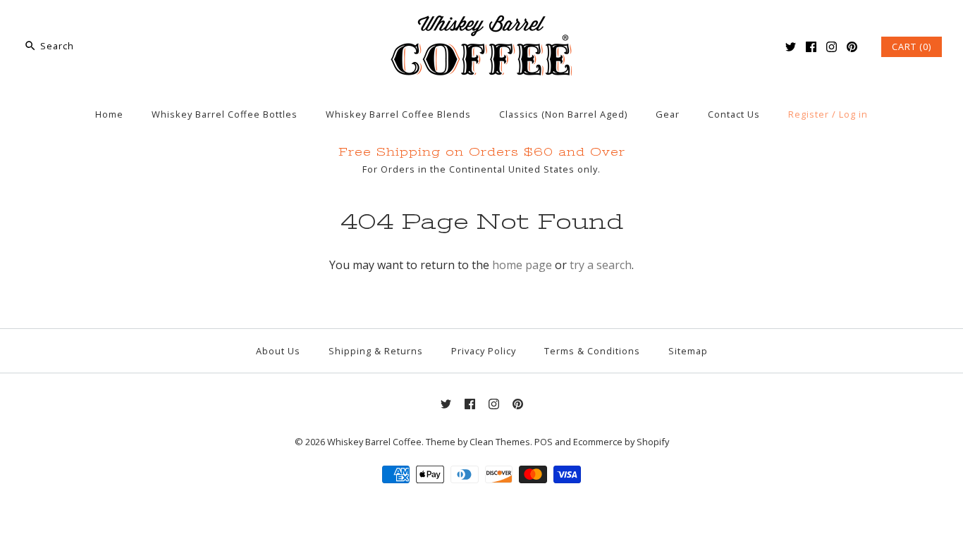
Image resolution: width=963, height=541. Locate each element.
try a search (601, 265)
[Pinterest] (852, 47)
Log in (853, 114)
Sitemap (688, 350)
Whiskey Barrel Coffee (374, 441)
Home (109, 114)
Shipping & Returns (376, 350)
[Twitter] (790, 47)
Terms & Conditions (592, 350)
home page (522, 265)
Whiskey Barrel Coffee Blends (398, 114)
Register (808, 114)
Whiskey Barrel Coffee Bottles (225, 114)
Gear (668, 114)
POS (543, 441)
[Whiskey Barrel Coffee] (481, 22)
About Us (278, 350)
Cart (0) (911, 46)
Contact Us (734, 114)
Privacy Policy (483, 350)
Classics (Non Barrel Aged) (563, 114)
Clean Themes (500, 441)
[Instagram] (831, 47)
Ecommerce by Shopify (621, 441)
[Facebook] (811, 47)
